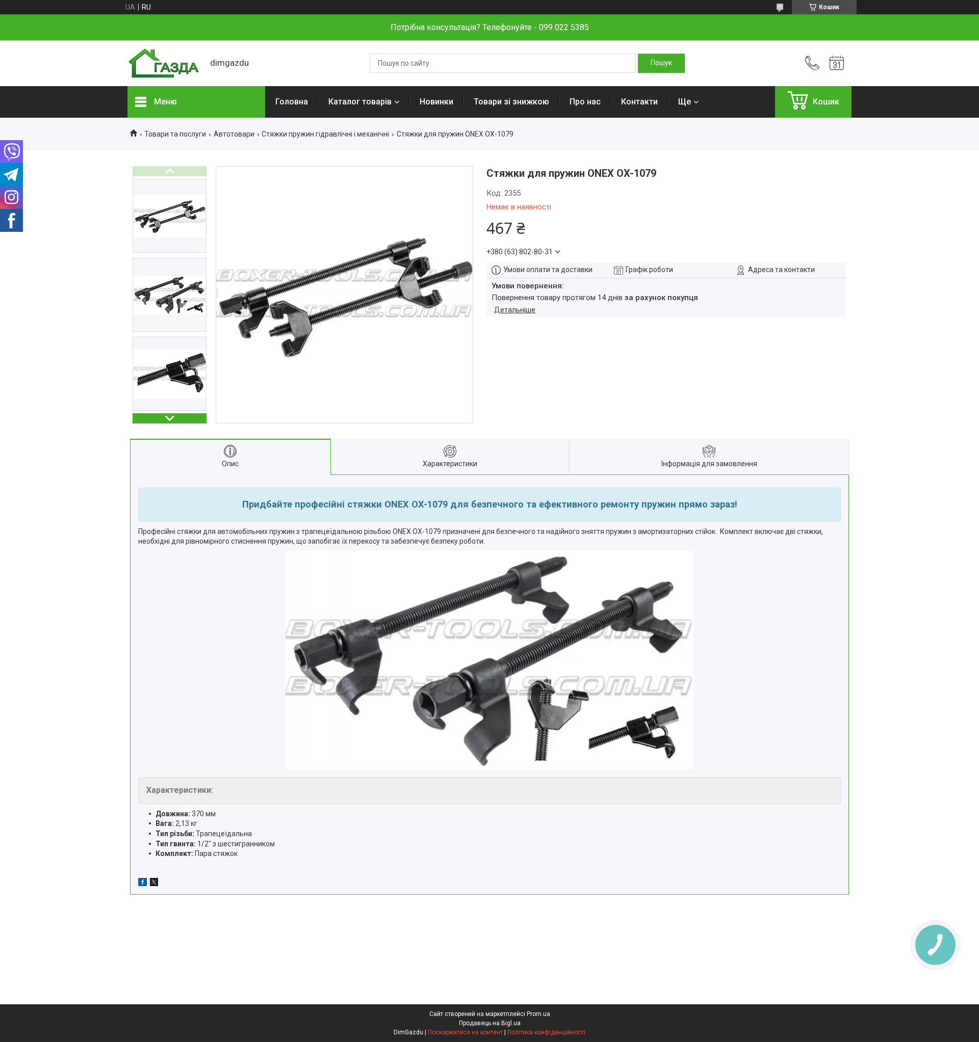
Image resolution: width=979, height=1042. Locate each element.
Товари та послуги (175, 134)
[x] (154, 883)
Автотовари (234, 134)
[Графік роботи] (837, 63)
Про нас (585, 101)
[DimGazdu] (163, 63)
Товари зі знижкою (511, 101)
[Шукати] (661, 63)
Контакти (639, 101)
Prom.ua (538, 1014)
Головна (291, 101)
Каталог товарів (360, 101)
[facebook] (142, 883)
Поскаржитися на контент (465, 1032)
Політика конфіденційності (546, 1032)
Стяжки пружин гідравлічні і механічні (325, 134)
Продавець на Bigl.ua (490, 1023)
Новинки (436, 101)
